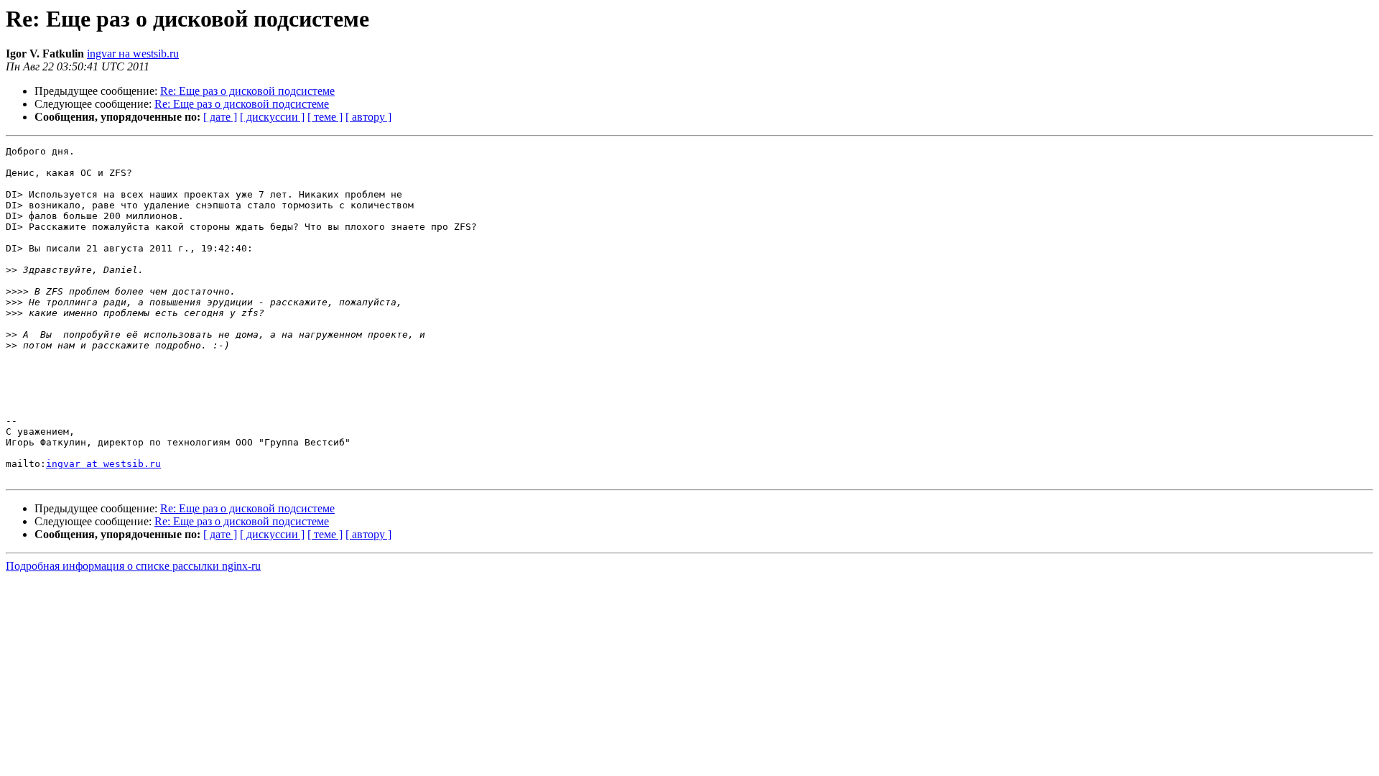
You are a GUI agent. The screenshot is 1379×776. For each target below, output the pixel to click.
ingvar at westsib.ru (103, 463)
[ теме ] (325, 117)
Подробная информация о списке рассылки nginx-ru (133, 566)
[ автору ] (368, 117)
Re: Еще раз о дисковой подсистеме (247, 91)
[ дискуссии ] (272, 117)
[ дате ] (220, 117)
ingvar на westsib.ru (133, 53)
